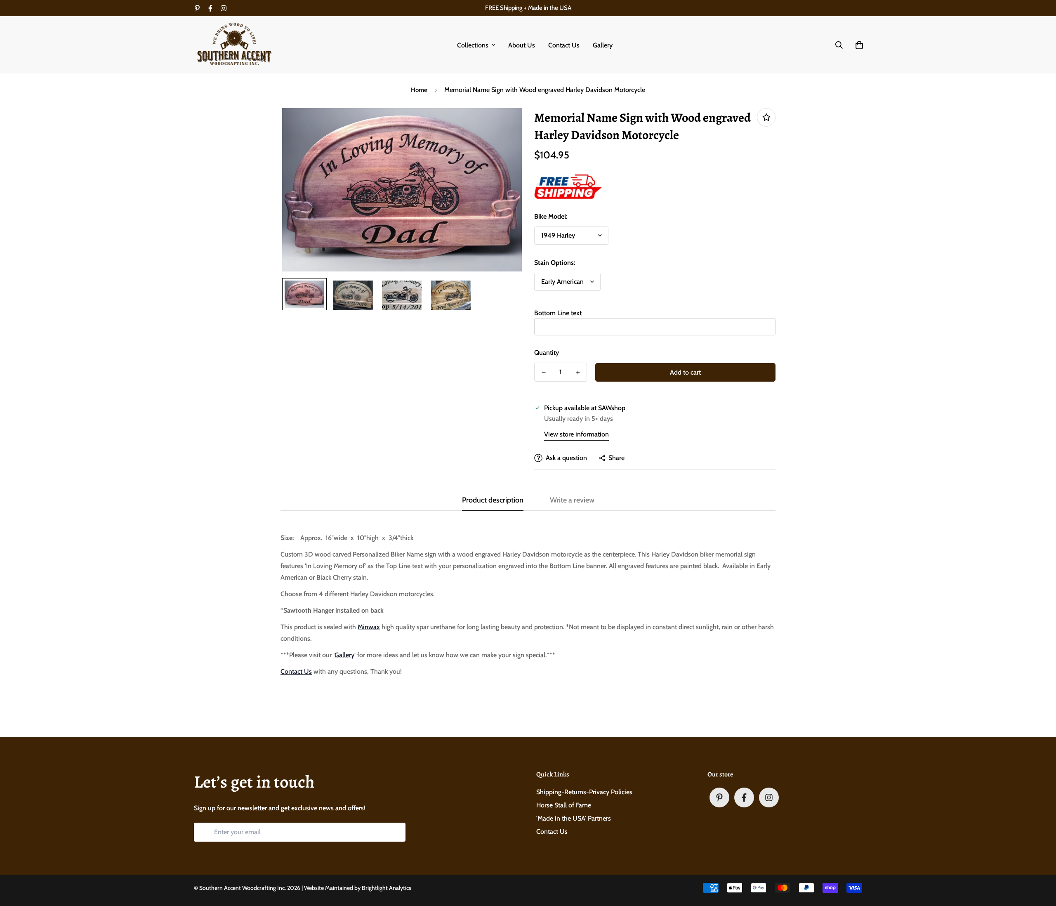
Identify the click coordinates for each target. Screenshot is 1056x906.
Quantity (546, 352)
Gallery (603, 45)
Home (419, 90)
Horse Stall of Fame (563, 805)
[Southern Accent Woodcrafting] (235, 45)
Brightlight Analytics (386, 888)
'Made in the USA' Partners (573, 818)
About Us (521, 45)
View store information (576, 434)
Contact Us (564, 45)
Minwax (369, 627)
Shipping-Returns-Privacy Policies (584, 792)
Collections (472, 45)
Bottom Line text (558, 313)
